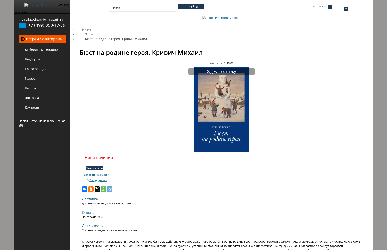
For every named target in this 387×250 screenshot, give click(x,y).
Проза (89, 34)
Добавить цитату (97, 180)
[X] (97, 189)
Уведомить (94, 168)
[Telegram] (109, 189)
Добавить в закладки (96, 174)
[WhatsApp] (103, 189)
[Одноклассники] (91, 189)
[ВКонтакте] (84, 189)
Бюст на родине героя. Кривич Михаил (116, 39)
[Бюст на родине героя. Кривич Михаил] (221, 151)
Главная (85, 30)
